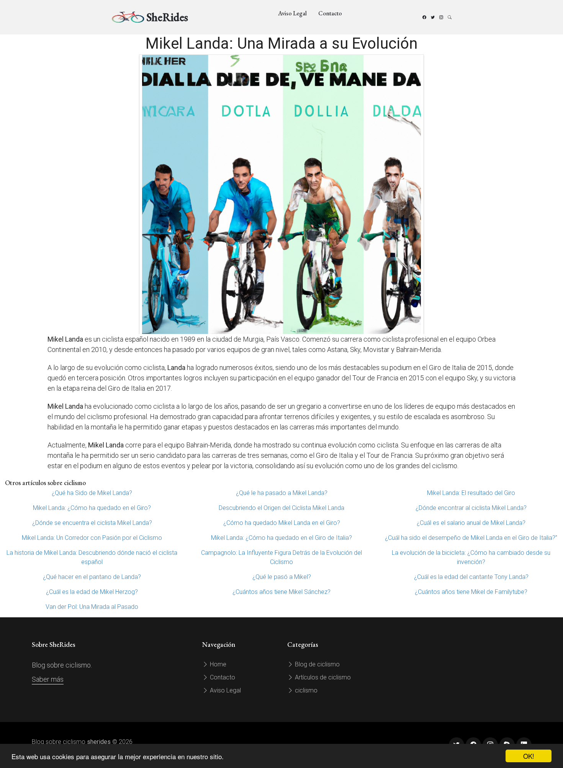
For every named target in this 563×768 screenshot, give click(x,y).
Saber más (48, 679)
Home (217, 664)
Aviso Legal (292, 13)
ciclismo (305, 690)
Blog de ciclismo (316, 664)
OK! (528, 756)
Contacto (330, 13)
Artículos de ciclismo (322, 677)
